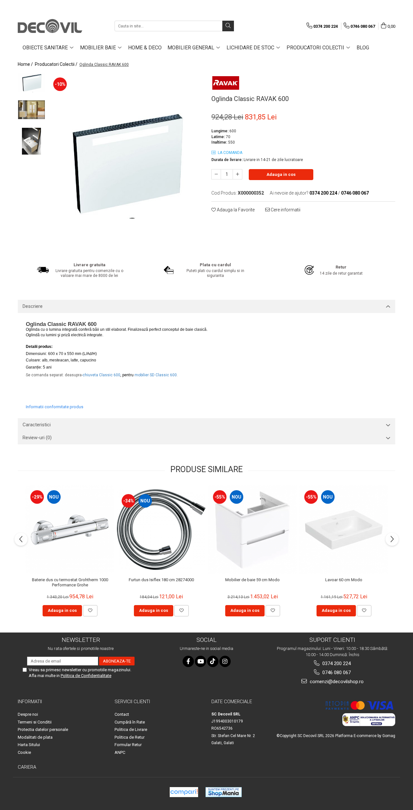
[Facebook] (188, 661)
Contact (122, 714)
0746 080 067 (336, 672)
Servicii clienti (132, 701)
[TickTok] (212, 661)
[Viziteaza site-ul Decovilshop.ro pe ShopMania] (224, 792)
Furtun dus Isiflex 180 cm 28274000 (161, 579)
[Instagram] (225, 661)
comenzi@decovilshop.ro (336, 681)
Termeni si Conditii (35, 722)
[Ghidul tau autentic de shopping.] (184, 792)
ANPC (120, 752)
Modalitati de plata (35, 737)
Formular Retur (128, 744)
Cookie (24, 752)
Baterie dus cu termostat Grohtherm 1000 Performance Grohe (70, 582)
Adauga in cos (281, 174)
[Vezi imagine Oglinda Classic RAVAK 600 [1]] (31, 109)
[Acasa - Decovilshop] (50, 26)
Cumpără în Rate (130, 722)
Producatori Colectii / (56, 64)
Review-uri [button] (37, 437)
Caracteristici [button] (37, 425)
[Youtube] (200, 661)
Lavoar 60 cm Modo (343, 579)
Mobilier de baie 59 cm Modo (252, 579)
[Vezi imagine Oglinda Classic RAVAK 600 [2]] (31, 141)
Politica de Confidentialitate (86, 675)
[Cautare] (228, 26)
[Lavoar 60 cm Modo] (343, 529)
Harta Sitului (29, 744)
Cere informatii (285, 209)
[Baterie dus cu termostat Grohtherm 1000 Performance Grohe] (69, 529)
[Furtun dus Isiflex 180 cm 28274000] (161, 529)
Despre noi (28, 714)
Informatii (30, 701)
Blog (363, 48)
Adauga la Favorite (235, 209)
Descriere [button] (33, 306)
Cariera (27, 767)
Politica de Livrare (131, 729)
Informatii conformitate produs (54, 406)
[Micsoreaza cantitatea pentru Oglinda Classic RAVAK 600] (216, 174)
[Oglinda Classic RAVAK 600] (125, 162)
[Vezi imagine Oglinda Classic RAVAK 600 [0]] (31, 82)
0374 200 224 (336, 663)
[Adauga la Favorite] (90, 610)
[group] (125, 162)
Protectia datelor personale (43, 729)
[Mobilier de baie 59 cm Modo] (252, 529)
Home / (26, 64)
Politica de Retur (130, 737)
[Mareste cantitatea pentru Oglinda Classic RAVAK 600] (237, 174)
